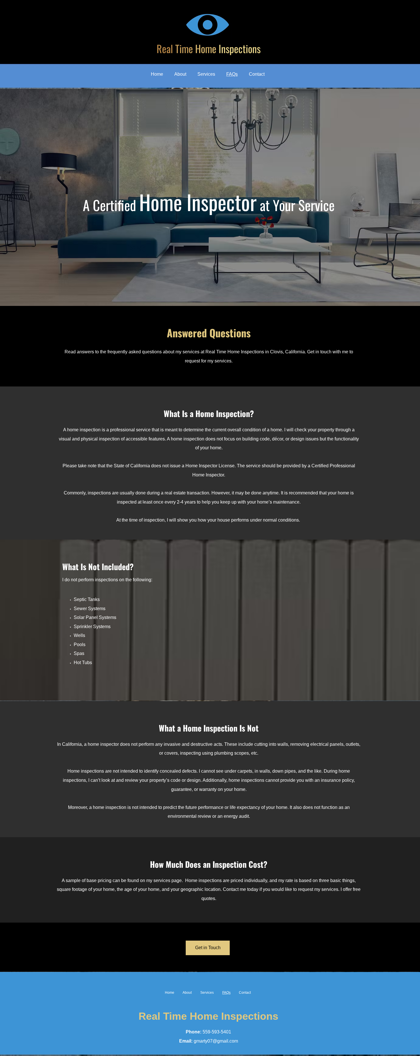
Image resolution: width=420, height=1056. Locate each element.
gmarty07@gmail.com (216, 1041)
